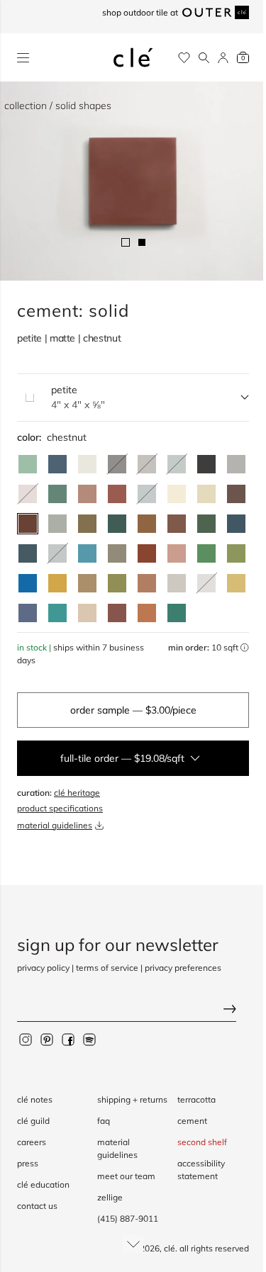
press (27, 1163)
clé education (43, 1184)
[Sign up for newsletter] (133, 1011)
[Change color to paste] (176, 494)
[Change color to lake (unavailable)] (146, 494)
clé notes (34, 1099)
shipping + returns (132, 1099)
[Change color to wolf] (117, 553)
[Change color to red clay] (87, 494)
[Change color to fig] (236, 494)
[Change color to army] (87, 523)
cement (192, 1120)
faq (103, 1120)
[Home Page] (133, 57)
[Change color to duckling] (57, 583)
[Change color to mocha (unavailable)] (27, 494)
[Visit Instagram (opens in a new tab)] (25, 1039)
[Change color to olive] (117, 583)
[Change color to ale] (146, 613)
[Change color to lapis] (27, 583)
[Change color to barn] (117, 494)
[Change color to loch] (176, 613)
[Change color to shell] (87, 613)
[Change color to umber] (146, 523)
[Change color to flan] (236, 583)
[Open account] (223, 57)
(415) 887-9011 (127, 1218)
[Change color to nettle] (206, 553)
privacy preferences (183, 967)
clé (169, 1248)
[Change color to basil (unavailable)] (176, 464)
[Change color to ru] (27, 464)
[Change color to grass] (236, 553)
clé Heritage (77, 792)
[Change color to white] (87, 464)
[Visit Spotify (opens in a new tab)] (89, 1039)
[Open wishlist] (184, 57)
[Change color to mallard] (27, 553)
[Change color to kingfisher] (57, 613)
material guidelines (54, 825)
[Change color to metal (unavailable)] (146, 464)
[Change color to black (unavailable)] (117, 464)
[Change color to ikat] (27, 613)
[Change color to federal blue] (57, 464)
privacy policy (43, 967)
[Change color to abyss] (236, 523)
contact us (37, 1205)
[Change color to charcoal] (206, 464)
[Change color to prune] (176, 523)
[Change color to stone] (176, 583)
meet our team (126, 1176)
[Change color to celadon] (57, 523)
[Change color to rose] (176, 553)
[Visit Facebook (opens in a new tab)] (68, 1039)
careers (31, 1142)
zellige (110, 1197)
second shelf (202, 1142)
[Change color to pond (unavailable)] (57, 553)
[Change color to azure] (87, 553)
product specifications (60, 808)
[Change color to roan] (206, 494)
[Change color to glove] (87, 583)
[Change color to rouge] (146, 583)
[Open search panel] (204, 57)
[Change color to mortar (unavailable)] (206, 583)
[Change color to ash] (236, 464)
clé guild (33, 1120)
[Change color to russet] (117, 613)
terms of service (107, 967)
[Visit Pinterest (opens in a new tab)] (46, 1039)
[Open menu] (23, 57)
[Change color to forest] (117, 523)
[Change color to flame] (146, 553)
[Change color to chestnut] (27, 523)
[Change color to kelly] (57, 494)
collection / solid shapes (57, 105)
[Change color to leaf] (206, 523)
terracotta (196, 1099)
